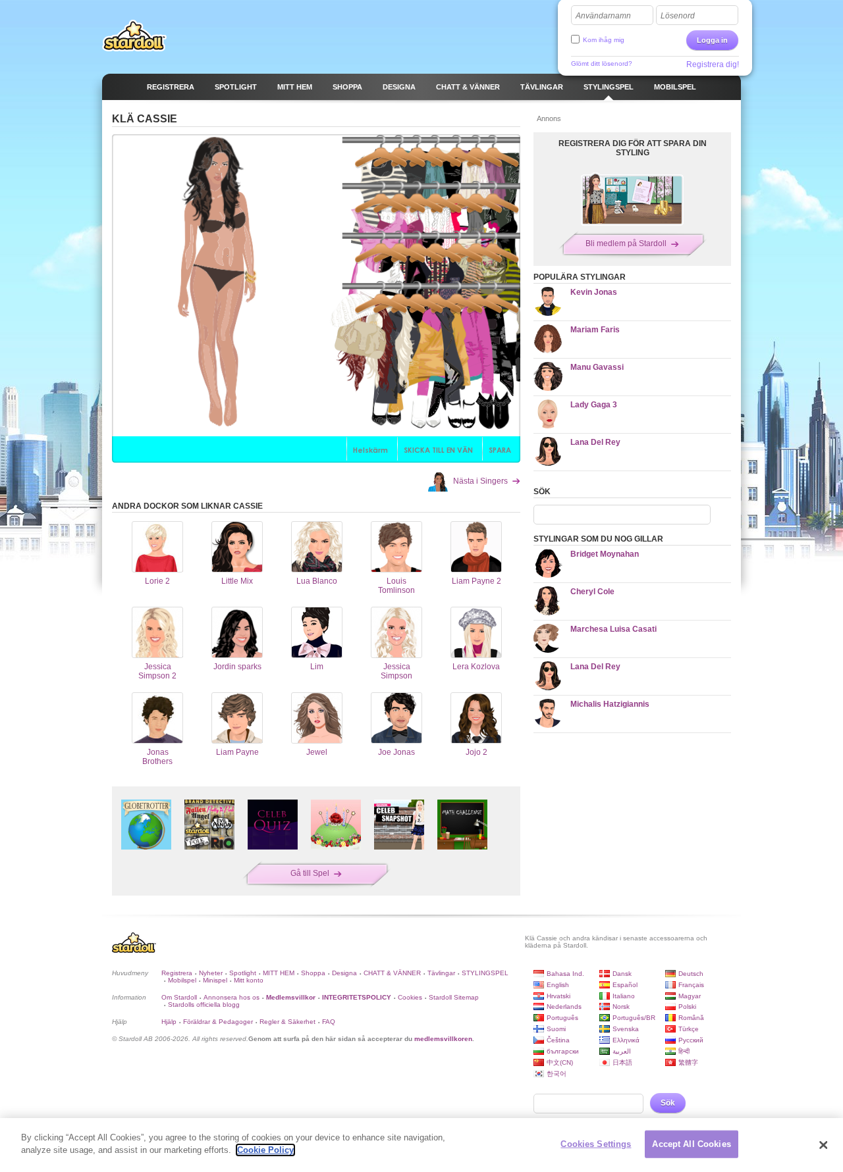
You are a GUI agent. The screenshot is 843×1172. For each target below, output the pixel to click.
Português (562, 1017)
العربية (621, 1051)
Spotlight (242, 973)
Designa (344, 973)
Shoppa (313, 973)
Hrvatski (558, 996)
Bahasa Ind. (565, 973)
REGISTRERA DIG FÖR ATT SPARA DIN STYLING (632, 148)
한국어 (556, 1073)
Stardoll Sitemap (454, 997)
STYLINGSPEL (485, 973)
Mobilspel (182, 980)
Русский (690, 1040)
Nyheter (211, 973)
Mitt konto (248, 980)
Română (691, 1017)
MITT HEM (278, 973)
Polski (687, 1006)
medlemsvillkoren (443, 1038)
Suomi (556, 1028)
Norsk (621, 1006)
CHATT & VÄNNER (392, 973)
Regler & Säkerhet (287, 1021)
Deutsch (690, 973)
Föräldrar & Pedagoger (218, 1021)
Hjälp (169, 1021)
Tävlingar (441, 973)
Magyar (689, 996)
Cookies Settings (595, 1144)
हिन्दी (684, 1051)
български (563, 1051)
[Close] (823, 1145)
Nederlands (564, 1006)
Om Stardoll (179, 997)
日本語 (622, 1062)
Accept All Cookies (691, 1144)
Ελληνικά (625, 1040)
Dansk (622, 973)
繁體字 (688, 1062)
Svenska (625, 1028)
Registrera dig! (712, 64)
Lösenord (678, 15)
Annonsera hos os (231, 997)
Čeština (558, 1040)
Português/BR (633, 1017)
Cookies (410, 997)
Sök (668, 1103)
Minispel (215, 980)
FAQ (328, 1021)
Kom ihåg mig (603, 39)
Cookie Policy (265, 1150)
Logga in (712, 40)
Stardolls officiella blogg (204, 1004)
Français (691, 984)
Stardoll (134, 35)
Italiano (623, 996)
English (558, 984)
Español (625, 984)
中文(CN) (560, 1062)
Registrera (176, 973)
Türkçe (688, 1028)
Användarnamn (603, 15)
